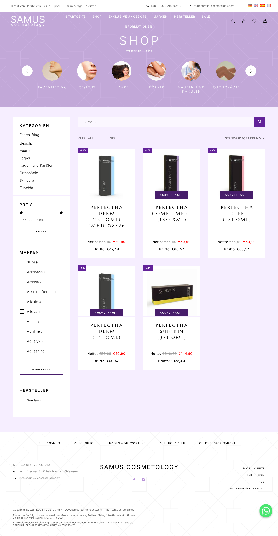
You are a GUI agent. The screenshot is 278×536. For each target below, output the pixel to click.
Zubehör (26, 188)
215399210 (173, 5)
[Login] (243, 21)
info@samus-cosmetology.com (214, 5)
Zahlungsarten (171, 443)
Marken (160, 16)
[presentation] (27, 70)
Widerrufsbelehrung (247, 488)
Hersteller (184, 16)
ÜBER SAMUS (49, 443)
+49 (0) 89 (158, 5)
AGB (262, 481)
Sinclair (33, 400)
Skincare (27, 180)
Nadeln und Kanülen (36, 165)
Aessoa (33, 282)
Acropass (35, 272)
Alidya (32, 311)
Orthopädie (29, 173)
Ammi (31, 321)
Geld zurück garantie (219, 443)
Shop (97, 16)
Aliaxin (32, 302)
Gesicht (26, 143)
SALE (206, 16)
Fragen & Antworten (125, 443)
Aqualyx (34, 341)
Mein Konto (84, 443)
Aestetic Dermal (40, 292)
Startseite (76, 16)
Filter (41, 231)
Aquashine (35, 351)
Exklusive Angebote (127, 16)
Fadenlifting (29, 135)
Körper (25, 158)
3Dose (32, 262)
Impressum (256, 475)
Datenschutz (254, 468)
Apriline (33, 331)
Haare (25, 150)
